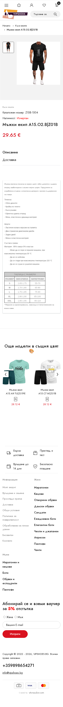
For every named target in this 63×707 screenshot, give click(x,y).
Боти (5, 573)
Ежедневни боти (45, 519)
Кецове (39, 494)
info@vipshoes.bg (13, 673)
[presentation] (6, 374)
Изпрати (15, 634)
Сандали (40, 512)
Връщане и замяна (13, 493)
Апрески (39, 537)
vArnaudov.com (36, 692)
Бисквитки (8, 535)
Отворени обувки (45, 500)
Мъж (20, 617)
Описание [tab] (10, 152)
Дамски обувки (44, 506)
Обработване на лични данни (16, 527)
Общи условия (11, 510)
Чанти (37, 550)
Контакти (7, 541)
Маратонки (41, 487)
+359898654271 (18, 665)
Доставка (8, 504)
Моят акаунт (9, 487)
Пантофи (39, 544)
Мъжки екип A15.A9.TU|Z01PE (16, 391)
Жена (9, 617)
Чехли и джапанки (46, 531)
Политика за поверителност (11, 518)
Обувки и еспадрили (10, 581)
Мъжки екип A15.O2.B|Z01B (22, 29)
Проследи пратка (12, 499)
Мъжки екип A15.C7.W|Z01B (47, 391)
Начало (6, 25)
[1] (55, 14)
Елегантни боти (44, 525)
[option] (8, 48)
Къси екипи (21, 25)
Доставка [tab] (9, 160)
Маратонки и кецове (11, 564)
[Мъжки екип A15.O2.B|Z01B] (38, 63)
